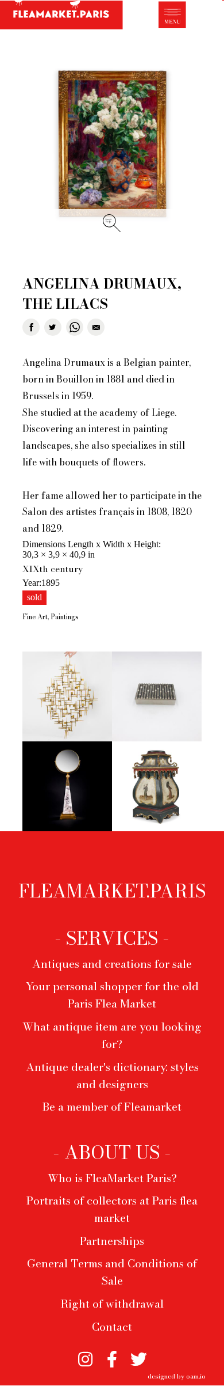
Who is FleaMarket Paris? (112, 1178)
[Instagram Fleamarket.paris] (85, 1354)
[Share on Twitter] (52, 327)
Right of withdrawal (112, 1303)
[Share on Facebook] (31, 327)
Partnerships (112, 1240)
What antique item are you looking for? (112, 1035)
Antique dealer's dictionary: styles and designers (112, 1075)
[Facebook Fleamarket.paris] (112, 1354)
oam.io (196, 1376)
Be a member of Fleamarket (112, 1106)
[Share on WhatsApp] (74, 327)
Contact (112, 1326)
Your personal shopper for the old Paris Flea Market (112, 995)
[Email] (96, 327)
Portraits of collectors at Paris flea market (112, 1209)
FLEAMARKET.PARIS (112, 891)
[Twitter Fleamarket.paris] (138, 1354)
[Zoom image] (112, 144)
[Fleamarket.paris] (61, 16)
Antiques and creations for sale (112, 963)
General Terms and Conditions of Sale (112, 1272)
